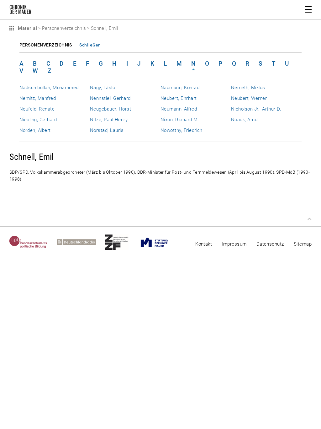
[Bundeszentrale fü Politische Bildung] (33, 242)
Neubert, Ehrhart (178, 98)
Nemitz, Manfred (37, 98)
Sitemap (303, 244)
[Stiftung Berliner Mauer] (159, 242)
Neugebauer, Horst (110, 109)
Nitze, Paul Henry (109, 119)
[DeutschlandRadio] (81, 242)
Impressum (234, 244)
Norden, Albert (35, 130)
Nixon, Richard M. (179, 119)
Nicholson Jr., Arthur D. (256, 109)
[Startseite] (20, 11)
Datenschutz (270, 244)
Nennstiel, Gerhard (110, 98)
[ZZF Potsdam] (121, 242)
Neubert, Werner (249, 98)
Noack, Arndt (245, 119)
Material (26, 28)
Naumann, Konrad (179, 87)
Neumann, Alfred (178, 109)
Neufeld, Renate (37, 109)
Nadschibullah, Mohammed (49, 87)
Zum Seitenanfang (309, 219)
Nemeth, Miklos (248, 87)
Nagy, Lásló (102, 87)
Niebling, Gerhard (38, 119)
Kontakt (203, 244)
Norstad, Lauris (107, 130)
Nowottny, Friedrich (181, 130)
